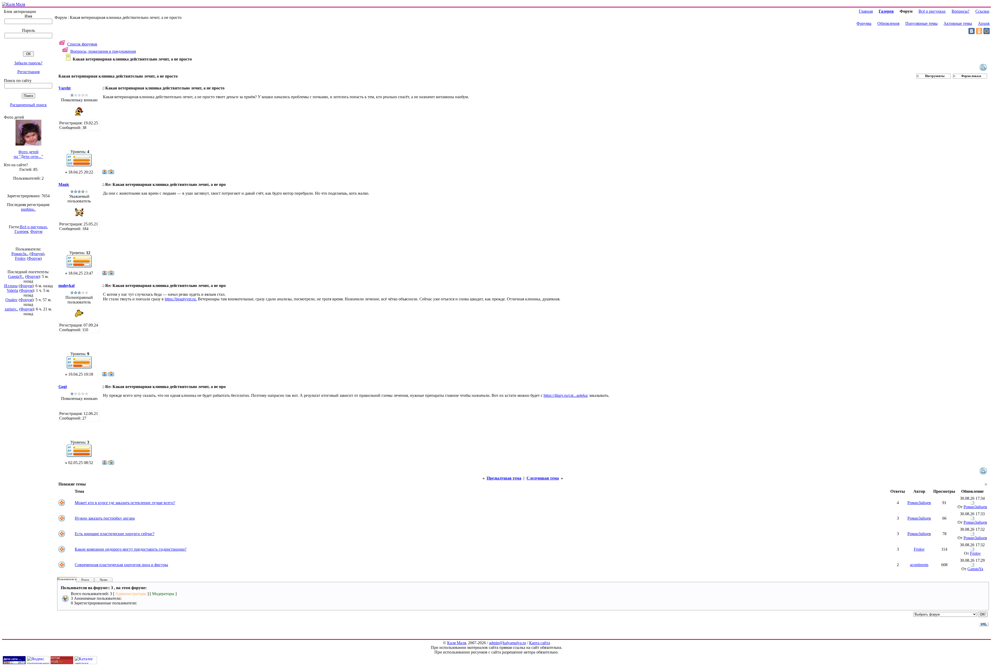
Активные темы (958, 23)
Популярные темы (921, 23)
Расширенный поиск (28, 105)
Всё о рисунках (33, 227)
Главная (866, 11)
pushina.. (28, 209)
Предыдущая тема (504, 478)
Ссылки (982, 11)
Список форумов (82, 44)
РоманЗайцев (919, 502)
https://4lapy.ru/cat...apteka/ (566, 395)
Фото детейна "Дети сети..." (28, 154)
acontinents (919, 565)
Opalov (11, 300)
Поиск (85, 579)
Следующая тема (542, 478)
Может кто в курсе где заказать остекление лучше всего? (125, 502)
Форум (36, 231)
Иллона (11, 286)
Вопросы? (960, 11)
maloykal (66, 285)
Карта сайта (539, 643)
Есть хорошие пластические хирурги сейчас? (114, 534)
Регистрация (28, 72)
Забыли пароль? (28, 63)
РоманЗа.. (19, 254)
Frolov (20, 258)
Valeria (12, 290)
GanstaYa (975, 569)
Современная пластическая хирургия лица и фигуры (121, 565)
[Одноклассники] (979, 31)
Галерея (21, 231)
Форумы (863, 23)
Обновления (888, 23)
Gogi (62, 386)
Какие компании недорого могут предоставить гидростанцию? (130, 549)
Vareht (64, 88)
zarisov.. (11, 309)
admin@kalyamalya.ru (507, 643)
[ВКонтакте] (971, 31)
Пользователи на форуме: (73, 579)
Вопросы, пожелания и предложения (103, 51)
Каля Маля (456, 643)
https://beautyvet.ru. (181, 299)
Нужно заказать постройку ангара (105, 518)
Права (103, 579)
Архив (984, 23)
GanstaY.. (16, 276)
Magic (63, 184)
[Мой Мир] (986, 31)
